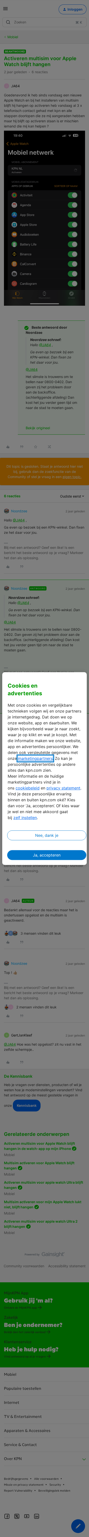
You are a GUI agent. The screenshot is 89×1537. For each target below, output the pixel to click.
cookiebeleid (28, 788)
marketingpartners (35, 758)
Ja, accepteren (47, 855)
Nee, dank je (46, 835)
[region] (44, 768)
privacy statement (63, 788)
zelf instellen (25, 817)
